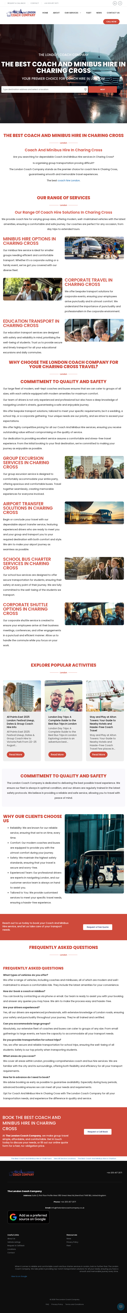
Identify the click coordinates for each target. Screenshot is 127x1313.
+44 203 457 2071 (51, 3)
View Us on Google (19, 1276)
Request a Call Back (16, 3)
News (99, 12)
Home (45, 12)
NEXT (102, 89)
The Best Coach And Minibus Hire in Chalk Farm (31, 1158)
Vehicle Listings (13, 1242)
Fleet (88, 12)
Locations (11, 1249)
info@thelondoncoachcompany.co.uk (64, 1208)
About (56, 12)
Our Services (71, 12)
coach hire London (69, 180)
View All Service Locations (65, 1158)
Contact (35, 3)
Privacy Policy (72, 1242)
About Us (11, 1238)
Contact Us (113, 12)
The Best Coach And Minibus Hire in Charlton (97, 1158)
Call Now (111, 21)
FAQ (47, 1304)
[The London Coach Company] (21, 13)
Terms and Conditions (74, 1304)
